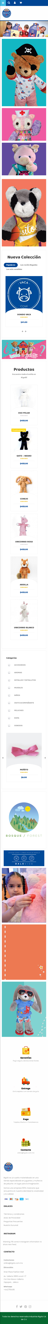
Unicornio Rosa (24, 542)
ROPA (16, 718)
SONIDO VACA (24, 315)
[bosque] (24, 820)
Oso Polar (24, 413)
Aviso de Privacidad (12, 1218)
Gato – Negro (24, 456)
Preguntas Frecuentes (13, 1221)
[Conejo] (24, 484)
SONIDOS (18, 725)
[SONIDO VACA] (24, 294)
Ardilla (24, 585)
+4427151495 (9, 1289)
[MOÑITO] (24, 750)
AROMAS (18, 672)
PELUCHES (19, 710)
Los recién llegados (28, 265)
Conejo (24, 499)
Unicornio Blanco (24, 628)
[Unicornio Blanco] (24, 613)
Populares (10, 265)
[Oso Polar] (24, 398)
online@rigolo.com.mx (13, 1263)
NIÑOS (17, 695)
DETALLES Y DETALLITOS (25, 680)
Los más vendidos (14, 269)
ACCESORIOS (20, 665)
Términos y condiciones (14, 1214)
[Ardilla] (24, 570)
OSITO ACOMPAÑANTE (24, 703)
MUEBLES (18, 688)
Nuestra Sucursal (11, 1225)
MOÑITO (24, 770)
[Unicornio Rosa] (24, 527)
